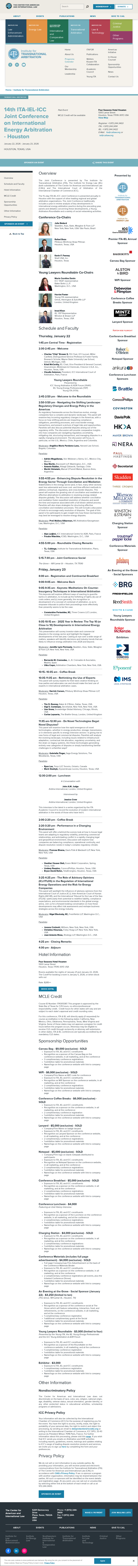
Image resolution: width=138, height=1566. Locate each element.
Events (40, 1528)
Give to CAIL (118, 1528)
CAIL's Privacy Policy (65, 1473)
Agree (102, 1561)
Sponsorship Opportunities (10, 203)
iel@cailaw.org (106, 135)
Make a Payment (93, 1513)
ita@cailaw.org (113, 132)
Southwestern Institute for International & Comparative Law (49, 1541)
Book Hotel (47, 989)
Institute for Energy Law (31, 1538)
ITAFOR (90, 50)
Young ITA (91, 77)
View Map (103, 118)
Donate (122, 7)
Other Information (12, 211)
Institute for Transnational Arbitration (31, 90)
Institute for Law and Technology (87, 1539)
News (110, 72)
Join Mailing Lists (121, 1513)
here (64, 1447)
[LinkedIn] (17, 65)
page (88, 1437)
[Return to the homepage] (22, 7)
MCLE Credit (10, 196)
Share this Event (104, 163)
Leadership (70, 74)
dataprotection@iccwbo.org (85, 1429)
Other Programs (120, 1537)
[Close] (134, 1561)
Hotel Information (12, 190)
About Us (69, 54)
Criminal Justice (104, 1537)
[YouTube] (24, 65)
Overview (8, 178)
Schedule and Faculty (14, 184)
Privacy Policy (10, 217)
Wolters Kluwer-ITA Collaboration (93, 62)
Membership (102, 7)
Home (67, 50)
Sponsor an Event (34, 163)
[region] (69, 1561)
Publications (92, 54)
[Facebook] (10, 65)
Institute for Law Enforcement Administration (13, 1539)
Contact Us (113, 77)
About (16, 1528)
